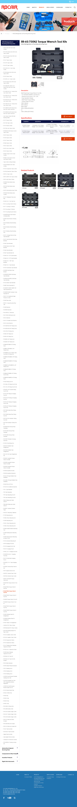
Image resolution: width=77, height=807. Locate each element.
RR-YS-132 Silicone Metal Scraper (8, 720)
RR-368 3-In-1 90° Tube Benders (10, 258)
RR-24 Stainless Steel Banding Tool (9, 223)
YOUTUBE (9, 798)
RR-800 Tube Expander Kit (8, 285)
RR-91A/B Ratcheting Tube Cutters (9, 187)
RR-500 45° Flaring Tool (8, 333)
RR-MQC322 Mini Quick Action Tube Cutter (9, 131)
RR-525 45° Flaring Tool (8, 336)
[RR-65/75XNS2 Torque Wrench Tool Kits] (65, 181)
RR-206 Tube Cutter (7, 143)
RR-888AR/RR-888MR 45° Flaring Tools (10, 361)
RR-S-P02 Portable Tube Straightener (8, 450)
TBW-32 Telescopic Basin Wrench (8, 501)
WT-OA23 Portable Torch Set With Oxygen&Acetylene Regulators (9, 682)
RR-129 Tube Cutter (7, 76)
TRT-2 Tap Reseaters (7, 492)
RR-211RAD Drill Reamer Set (9, 315)
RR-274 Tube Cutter (7, 135)
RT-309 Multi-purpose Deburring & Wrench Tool (10, 537)
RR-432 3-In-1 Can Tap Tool (9, 201)
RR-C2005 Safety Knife (8, 708)
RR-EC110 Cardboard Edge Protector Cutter (9, 297)
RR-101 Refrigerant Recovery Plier (9, 197)
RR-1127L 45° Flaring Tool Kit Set (10, 386)
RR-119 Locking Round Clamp (9, 211)
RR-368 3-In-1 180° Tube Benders (8, 261)
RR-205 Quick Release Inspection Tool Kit (8, 653)
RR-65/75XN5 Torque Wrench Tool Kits (9, 606)
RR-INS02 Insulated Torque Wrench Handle (9, 463)
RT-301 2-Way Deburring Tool (9, 523)
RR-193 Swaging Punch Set (9, 546)
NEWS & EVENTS (50, 7)
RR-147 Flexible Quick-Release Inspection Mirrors (9, 646)
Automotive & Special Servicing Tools (7, 749)
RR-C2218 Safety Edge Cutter (9, 716)
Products (7, 33)
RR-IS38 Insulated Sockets (8, 470)
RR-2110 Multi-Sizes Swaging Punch (9, 559)
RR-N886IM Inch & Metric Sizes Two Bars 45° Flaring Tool (10, 353)
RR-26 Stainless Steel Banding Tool (9, 227)
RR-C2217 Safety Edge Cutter (9, 714)
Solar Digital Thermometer (9, 737)
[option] (34, 84)
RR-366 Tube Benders (8, 250)
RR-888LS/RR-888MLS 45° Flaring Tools (10, 378)
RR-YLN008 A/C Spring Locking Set (9, 743)
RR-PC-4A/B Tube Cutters (8, 179)
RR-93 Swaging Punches (8, 543)
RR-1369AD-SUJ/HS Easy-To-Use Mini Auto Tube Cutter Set (9, 112)
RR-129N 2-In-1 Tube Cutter (9, 79)
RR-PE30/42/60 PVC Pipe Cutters (10, 627)
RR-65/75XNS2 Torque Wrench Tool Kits (9, 596)
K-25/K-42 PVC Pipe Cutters (9, 625)
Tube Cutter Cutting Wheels (9, 162)
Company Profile (28, 777)
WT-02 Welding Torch (7, 671)
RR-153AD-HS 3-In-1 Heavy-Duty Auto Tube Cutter (10, 96)
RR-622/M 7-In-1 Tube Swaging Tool (10, 563)
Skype (72, 1)
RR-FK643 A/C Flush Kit (8, 656)
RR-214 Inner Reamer (8, 323)
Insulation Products (7, 757)
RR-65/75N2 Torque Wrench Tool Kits (10, 583)
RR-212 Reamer (6, 317)
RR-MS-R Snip (6, 700)
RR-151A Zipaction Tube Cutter (10, 168)
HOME (28, 7)
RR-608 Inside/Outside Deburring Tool (10, 529)
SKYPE (14, 798)
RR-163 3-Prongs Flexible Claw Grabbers (9, 476)
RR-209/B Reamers (7, 309)
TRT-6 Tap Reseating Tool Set (9, 497)
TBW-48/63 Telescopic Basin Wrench (9, 505)
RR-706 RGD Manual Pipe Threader (8, 435)
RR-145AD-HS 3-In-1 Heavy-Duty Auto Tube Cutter (10, 92)
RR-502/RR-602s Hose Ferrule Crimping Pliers (9, 215)
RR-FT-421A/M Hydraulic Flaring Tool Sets (9, 419)
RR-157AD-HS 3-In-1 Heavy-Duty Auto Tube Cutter (10, 100)
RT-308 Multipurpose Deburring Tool (9, 533)
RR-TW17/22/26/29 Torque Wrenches (8, 579)
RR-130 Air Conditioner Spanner (10, 486)
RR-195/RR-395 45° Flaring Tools (10, 328)
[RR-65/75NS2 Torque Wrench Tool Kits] (48, 181)
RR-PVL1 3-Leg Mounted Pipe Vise (9, 303)
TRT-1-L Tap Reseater (7, 489)
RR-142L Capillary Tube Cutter (9, 637)
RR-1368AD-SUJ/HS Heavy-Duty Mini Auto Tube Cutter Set (10, 108)
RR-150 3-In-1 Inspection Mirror (9, 649)
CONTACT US (68, 7)
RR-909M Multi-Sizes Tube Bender (8, 271)
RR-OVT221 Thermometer (8, 731)
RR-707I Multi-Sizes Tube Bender (10, 267)
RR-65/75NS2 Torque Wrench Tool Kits (9, 587)
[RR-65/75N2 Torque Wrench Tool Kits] (30, 181)
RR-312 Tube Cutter (7, 145)
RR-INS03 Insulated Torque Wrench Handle (9, 467)
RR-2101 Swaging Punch (8, 548)
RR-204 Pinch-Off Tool (8, 484)
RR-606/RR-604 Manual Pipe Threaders (9, 427)
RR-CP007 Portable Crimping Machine (9, 439)
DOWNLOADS (59, 7)
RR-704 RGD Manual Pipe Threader (8, 431)
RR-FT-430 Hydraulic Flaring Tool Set (10, 423)
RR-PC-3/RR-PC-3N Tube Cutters (10, 176)
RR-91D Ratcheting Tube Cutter (10, 190)
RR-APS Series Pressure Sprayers (10, 665)
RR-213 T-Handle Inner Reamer (10, 320)
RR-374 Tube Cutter (7, 151)
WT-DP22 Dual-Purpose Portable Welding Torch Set (10, 677)
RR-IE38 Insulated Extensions (9, 473)
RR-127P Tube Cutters (8, 65)
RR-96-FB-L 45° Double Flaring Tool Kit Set (9, 390)
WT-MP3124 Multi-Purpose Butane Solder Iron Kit (8, 686)
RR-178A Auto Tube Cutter (9, 128)
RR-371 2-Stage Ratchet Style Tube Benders (9, 236)
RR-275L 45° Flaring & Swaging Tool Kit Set (9, 402)
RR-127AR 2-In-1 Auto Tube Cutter (9, 69)
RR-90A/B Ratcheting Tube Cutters (9, 182)
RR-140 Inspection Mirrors (8, 640)
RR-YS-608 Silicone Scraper (9, 723)
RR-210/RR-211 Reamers (8, 312)
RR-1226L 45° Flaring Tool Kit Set (10, 384)
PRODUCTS (41, 7)
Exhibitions (49, 778)
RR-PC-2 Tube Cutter (7, 174)
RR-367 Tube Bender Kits (8, 252)
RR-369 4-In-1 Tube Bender (9, 265)
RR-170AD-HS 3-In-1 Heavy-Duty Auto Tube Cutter (10, 104)
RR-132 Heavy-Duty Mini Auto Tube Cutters (9, 82)
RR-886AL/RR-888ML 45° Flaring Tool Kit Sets (9, 374)
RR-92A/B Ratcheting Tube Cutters (9, 193)
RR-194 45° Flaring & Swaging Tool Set (9, 394)
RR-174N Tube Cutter (7, 123)
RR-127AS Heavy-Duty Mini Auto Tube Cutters (10, 52)
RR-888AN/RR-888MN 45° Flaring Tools (10, 357)
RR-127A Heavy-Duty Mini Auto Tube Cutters (10, 56)
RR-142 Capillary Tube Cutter (9, 634)
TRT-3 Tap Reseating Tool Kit (9, 494)
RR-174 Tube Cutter (7, 120)
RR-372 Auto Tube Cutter (8, 148)
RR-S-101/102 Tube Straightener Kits (10, 454)
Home (1, 33)
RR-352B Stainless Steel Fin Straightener (9, 619)
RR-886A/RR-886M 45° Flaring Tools (9, 345)
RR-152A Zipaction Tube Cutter (10, 171)
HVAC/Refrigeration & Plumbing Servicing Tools (8, 42)
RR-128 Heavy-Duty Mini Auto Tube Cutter (9, 73)
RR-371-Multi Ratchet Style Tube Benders (10, 240)
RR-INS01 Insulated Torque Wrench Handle (9, 459)
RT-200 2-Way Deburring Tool (9, 517)
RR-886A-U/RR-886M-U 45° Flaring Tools (8, 349)
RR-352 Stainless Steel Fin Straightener (8, 615)
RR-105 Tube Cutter (7, 137)
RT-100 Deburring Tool (8, 515)
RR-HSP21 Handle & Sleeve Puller (9, 509)
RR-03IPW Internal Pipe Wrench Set (10, 567)
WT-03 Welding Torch (7, 673)
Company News (50, 777)
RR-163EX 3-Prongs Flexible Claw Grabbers (10, 480)
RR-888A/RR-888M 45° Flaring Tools (9, 370)
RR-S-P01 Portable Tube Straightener (8, 446)
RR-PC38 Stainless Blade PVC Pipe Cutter (9, 631)
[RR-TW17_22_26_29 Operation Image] (41, 84)
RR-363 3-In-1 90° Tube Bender (10, 255)
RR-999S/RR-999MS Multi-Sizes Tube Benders (9, 275)
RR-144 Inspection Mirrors (8, 642)
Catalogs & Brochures (61, 777)
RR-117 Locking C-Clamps (9, 206)
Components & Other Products (10, 753)
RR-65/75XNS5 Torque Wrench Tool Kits (9, 611)
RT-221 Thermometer (7, 729)
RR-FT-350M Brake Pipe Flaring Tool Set (9, 415)
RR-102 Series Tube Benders (9, 282)
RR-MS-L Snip (6, 703)
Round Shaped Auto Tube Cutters (9, 165)
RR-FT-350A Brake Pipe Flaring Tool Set (9, 411)
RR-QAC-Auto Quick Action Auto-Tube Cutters (9, 158)
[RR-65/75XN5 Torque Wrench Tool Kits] (30, 200)
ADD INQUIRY (69, 116)
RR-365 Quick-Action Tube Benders (9, 246)
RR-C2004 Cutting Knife (8, 706)
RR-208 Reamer (6, 307)
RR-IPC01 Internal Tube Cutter (9, 573)
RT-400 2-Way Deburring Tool (9, 525)
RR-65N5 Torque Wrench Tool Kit (10, 599)
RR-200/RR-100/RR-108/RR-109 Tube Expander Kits (9, 288)
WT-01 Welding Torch (7, 668)
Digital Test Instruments (8, 761)
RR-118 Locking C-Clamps (9, 209)
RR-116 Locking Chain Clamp (9, 203)
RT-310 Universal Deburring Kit (9, 540)
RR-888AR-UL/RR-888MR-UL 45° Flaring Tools (9, 365)
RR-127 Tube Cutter (7, 60)
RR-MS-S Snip (6, 698)
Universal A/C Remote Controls (10, 739)
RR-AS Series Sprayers (7, 663)
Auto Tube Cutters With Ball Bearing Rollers (9, 117)
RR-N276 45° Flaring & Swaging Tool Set (10, 398)
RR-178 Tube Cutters (7, 125)
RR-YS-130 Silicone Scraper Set (9, 726)
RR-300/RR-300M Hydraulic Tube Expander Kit (10, 292)
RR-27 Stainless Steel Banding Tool (9, 231)
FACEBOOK (4, 798)
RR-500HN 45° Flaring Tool (8, 339)
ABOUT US (34, 7)
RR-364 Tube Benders (8, 243)
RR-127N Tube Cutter (7, 62)
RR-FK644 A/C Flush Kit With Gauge (9, 659)
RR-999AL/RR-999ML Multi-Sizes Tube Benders (9, 279)
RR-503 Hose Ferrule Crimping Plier (9, 219)
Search (74, 7)
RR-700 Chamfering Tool (8, 443)
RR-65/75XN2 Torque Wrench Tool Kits (9, 591)
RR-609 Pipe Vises (7, 300)
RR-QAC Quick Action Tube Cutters (9, 154)
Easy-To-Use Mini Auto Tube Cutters (9, 48)
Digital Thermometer (7, 734)
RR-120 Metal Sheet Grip (8, 690)
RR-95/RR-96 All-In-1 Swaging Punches (9, 555)
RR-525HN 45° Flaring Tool (8, 341)
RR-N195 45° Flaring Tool (8, 331)
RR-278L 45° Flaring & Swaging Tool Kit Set (9, 406)
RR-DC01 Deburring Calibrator (9, 512)
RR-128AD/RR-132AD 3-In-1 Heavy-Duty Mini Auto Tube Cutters (9, 87)
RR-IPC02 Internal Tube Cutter (9, 576)
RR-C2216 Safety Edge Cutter (9, 711)
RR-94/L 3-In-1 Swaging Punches (10, 551)
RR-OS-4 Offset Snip (7, 692)
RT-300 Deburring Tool (8, 520)
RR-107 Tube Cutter (7, 140)
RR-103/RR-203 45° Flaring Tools (10, 325)
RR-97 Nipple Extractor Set (9, 570)
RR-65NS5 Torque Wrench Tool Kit (9, 602)
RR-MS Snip (5, 695)
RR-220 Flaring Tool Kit (8, 381)
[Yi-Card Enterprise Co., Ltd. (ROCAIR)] (10, 7)
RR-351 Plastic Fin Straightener (9, 622)
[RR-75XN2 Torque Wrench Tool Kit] (34, 84)
